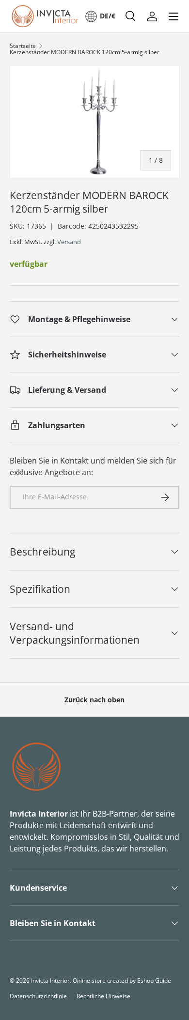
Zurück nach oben (94, 699)
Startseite (23, 46)
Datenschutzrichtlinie (38, 996)
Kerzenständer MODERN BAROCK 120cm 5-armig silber (84, 52)
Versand (69, 241)
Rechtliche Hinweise (103, 996)
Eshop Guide (154, 980)
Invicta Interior (50, 980)
